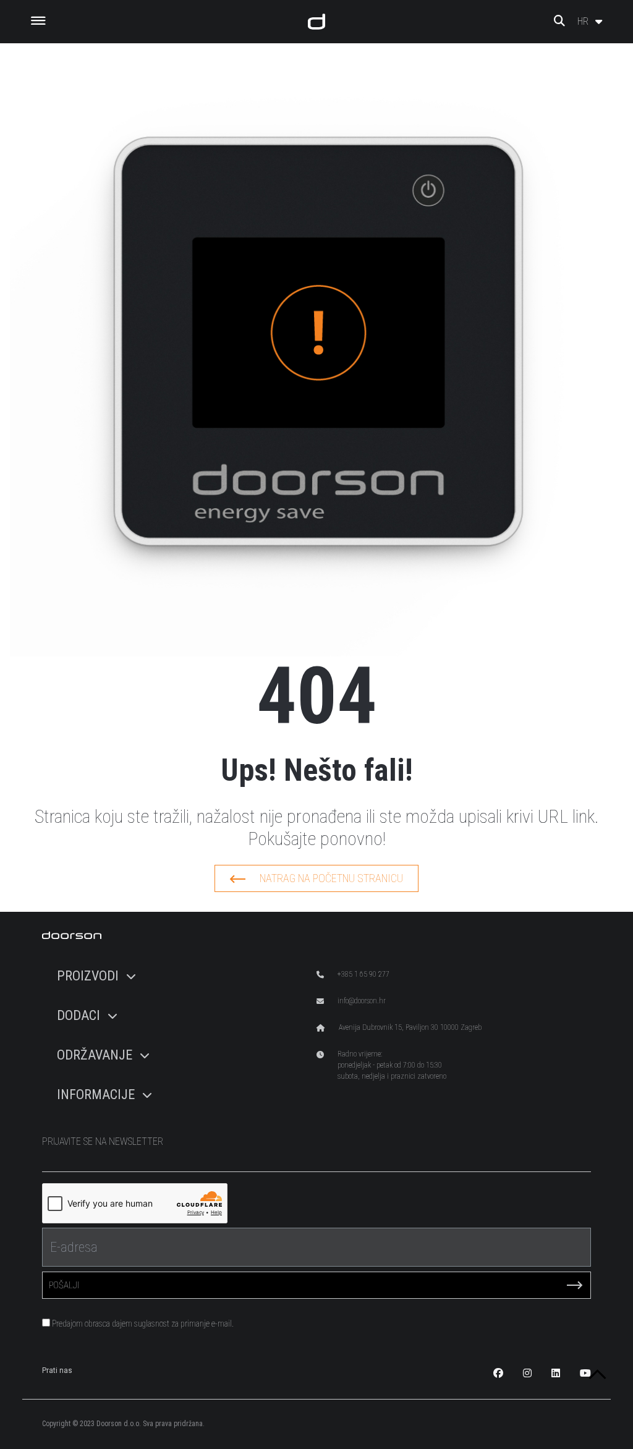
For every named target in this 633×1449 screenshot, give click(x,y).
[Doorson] (316, 21)
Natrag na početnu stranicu (331, 878)
